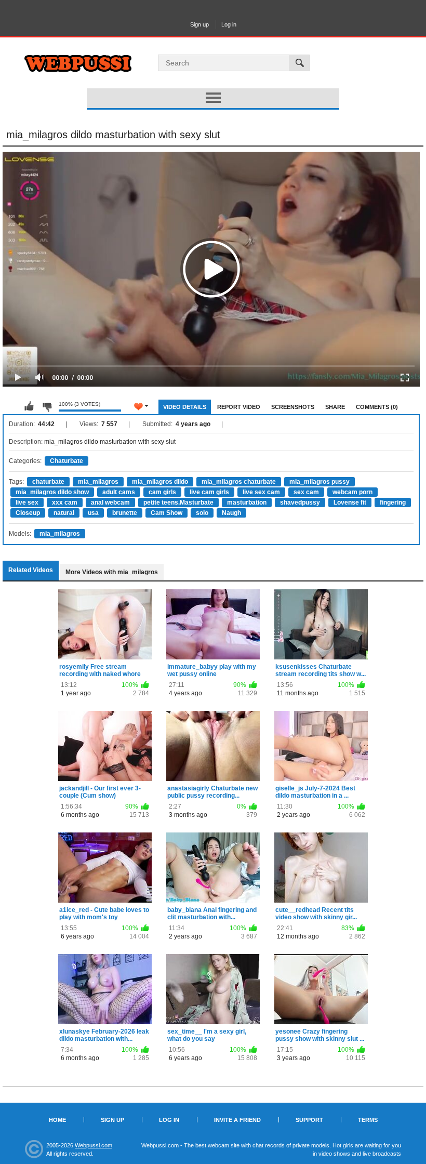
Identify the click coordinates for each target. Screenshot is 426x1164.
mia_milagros (98, 481)
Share (335, 407)
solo (202, 513)
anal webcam (110, 502)
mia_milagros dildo (160, 481)
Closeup (28, 513)
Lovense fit (350, 502)
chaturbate (48, 481)
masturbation (247, 502)
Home (57, 1120)
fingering (393, 502)
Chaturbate (66, 461)
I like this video (29, 406)
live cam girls (209, 492)
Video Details (184, 407)
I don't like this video (47, 406)
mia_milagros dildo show (52, 492)
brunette (124, 513)
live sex (27, 502)
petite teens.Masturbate (178, 502)
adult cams (118, 492)
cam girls (162, 492)
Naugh (231, 513)
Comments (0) (377, 407)
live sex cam (261, 492)
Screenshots (292, 407)
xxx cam (64, 502)
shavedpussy (300, 502)
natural (64, 513)
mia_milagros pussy (319, 481)
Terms (368, 1120)
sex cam (306, 492)
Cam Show (166, 513)
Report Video (238, 407)
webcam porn (352, 492)
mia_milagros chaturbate (239, 481)
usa (93, 513)
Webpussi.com (93, 1145)
